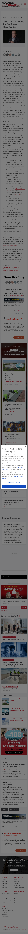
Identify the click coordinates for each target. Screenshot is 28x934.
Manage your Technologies (14, 482)
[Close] (25, 446)
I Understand (14, 486)
